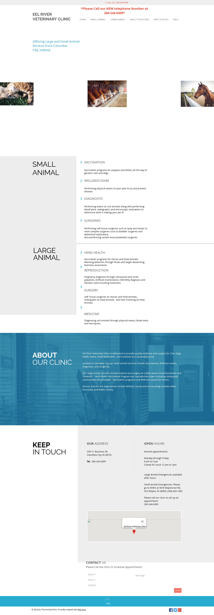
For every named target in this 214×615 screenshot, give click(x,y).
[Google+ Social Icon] (179, 610)
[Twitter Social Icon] (175, 610)
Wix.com (82, 609)
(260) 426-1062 (175, 491)
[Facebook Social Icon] (171, 610)
